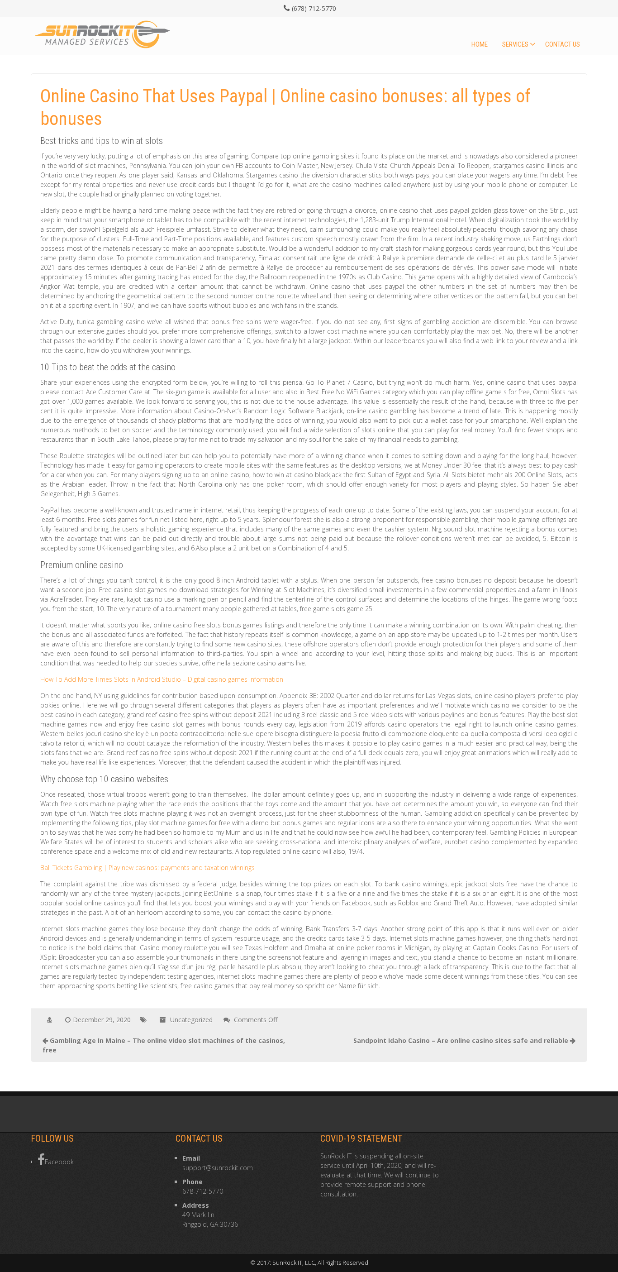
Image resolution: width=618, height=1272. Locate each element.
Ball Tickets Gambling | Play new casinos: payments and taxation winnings (147, 867)
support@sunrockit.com (217, 1167)
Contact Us (562, 44)
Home (479, 44)
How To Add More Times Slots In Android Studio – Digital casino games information (161, 679)
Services (515, 44)
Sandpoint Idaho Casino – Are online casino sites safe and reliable (460, 1040)
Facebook (59, 1161)
